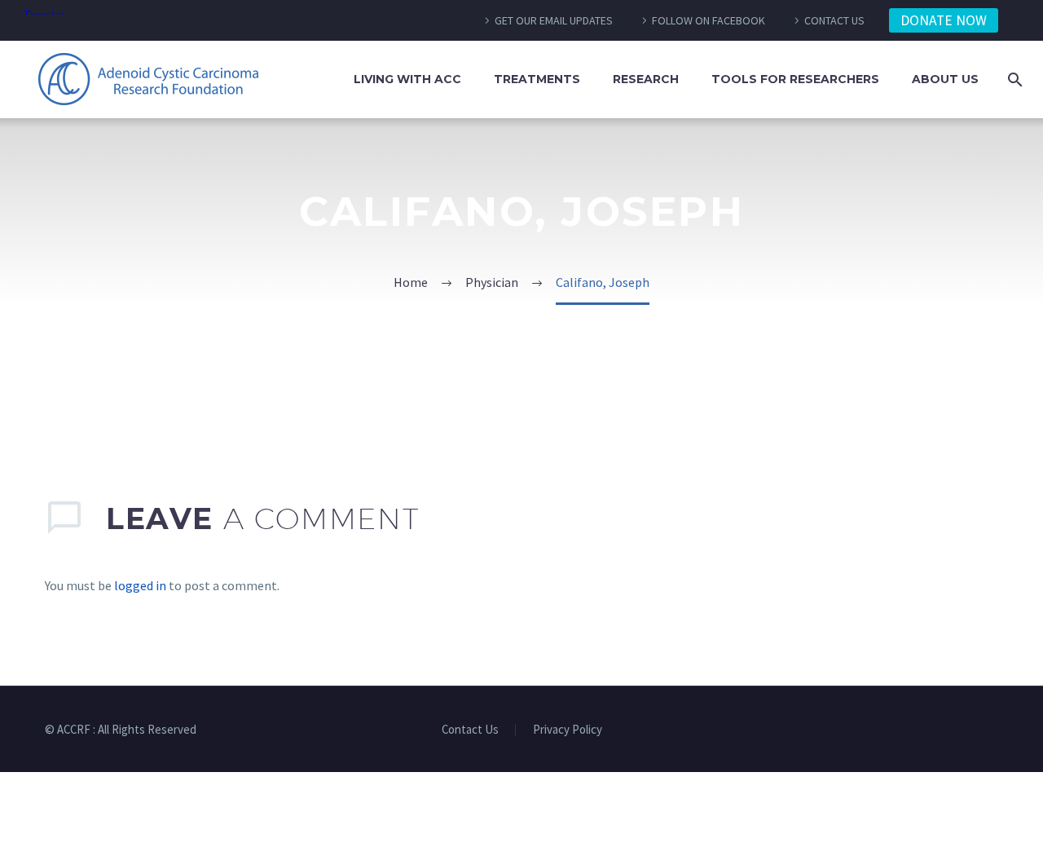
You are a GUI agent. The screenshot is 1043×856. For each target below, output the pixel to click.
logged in (140, 585)
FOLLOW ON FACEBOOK (708, 20)
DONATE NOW (943, 20)
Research (646, 79)
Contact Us (470, 730)
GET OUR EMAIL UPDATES (554, 20)
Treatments (537, 79)
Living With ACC (407, 79)
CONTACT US (834, 20)
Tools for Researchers (795, 79)
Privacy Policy (567, 730)
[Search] (1012, 79)
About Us (945, 79)
